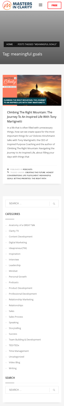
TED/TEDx (14, 345)
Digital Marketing (18, 242)
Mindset (13, 271)
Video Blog (14, 362)
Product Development (20, 288)
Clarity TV (14, 230)
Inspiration (14, 253)
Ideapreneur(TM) (18, 248)
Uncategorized (16, 356)
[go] (54, 203)
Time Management (19, 351)
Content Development (21, 236)
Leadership (15, 265)
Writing (13, 368)
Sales (11, 311)
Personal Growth (18, 276)
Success (13, 333)
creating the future (35, 172)
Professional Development (23, 293)
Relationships (16, 305)
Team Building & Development (25, 339)
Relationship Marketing (21, 299)
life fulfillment (30, 175)
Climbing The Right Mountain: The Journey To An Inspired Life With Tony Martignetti (31, 116)
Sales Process (16, 316)
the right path (39, 178)
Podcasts (27, 169)
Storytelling (15, 328)
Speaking (13, 322)
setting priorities (22, 178)
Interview (14, 259)
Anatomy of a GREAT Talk (22, 225)
